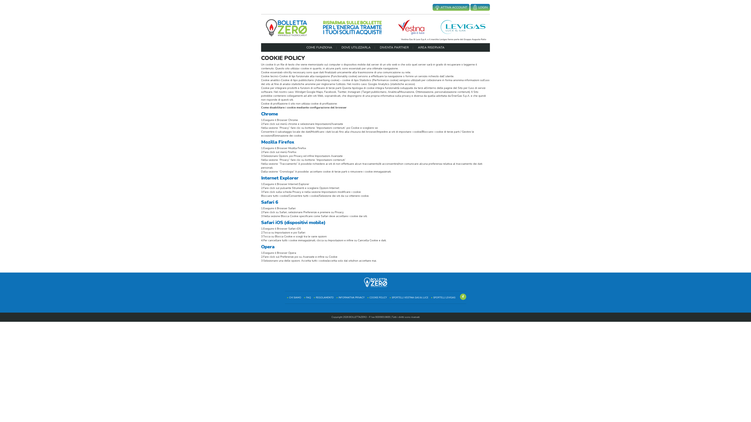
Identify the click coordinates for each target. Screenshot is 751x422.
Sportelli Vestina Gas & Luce (410, 297)
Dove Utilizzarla (356, 47)
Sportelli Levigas (444, 297)
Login (483, 7)
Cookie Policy (378, 297)
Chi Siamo (295, 297)
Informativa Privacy (352, 297)
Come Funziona (319, 47)
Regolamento (325, 297)
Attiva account (454, 7)
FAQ (308, 297)
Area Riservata (431, 47)
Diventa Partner (394, 47)
